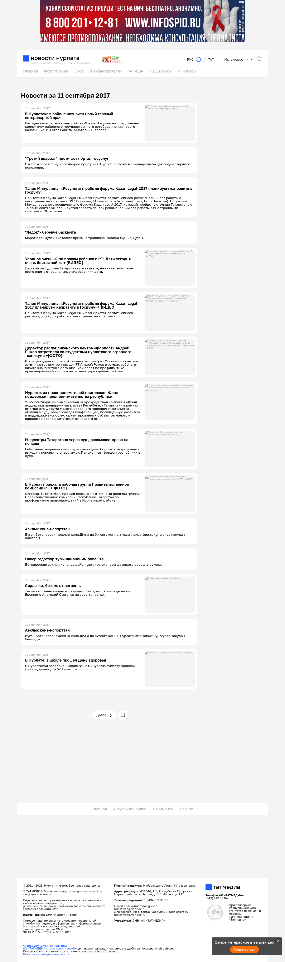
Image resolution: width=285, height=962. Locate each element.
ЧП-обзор (187, 71)
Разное (186, 809)
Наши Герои (161, 71)
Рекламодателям (106, 71)
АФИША (136, 71)
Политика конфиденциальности (46, 954)
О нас (79, 71)
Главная (30, 71)
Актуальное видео (129, 809)
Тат (211, 59)
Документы (163, 809)
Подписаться (244, 949)
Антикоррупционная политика (45, 945)
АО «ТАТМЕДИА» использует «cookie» (50, 948)
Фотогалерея (56, 71)
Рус (190, 59)
